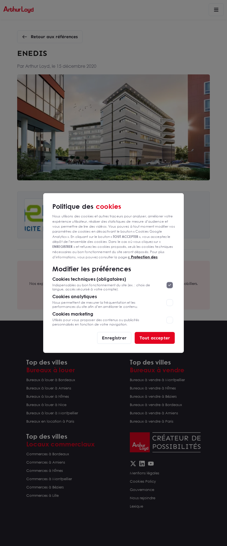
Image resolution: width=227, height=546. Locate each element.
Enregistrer (114, 337)
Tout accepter (155, 337)
